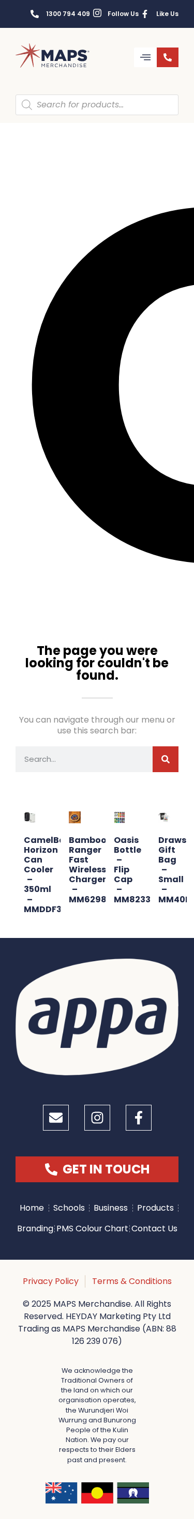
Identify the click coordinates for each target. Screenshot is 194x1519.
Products (155, 1208)
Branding (35, 1228)
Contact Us (154, 1228)
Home (32, 1208)
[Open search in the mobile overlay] (97, 105)
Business (111, 1208)
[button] (145, 57)
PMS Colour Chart (92, 1228)
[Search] (165, 759)
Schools (69, 1208)
